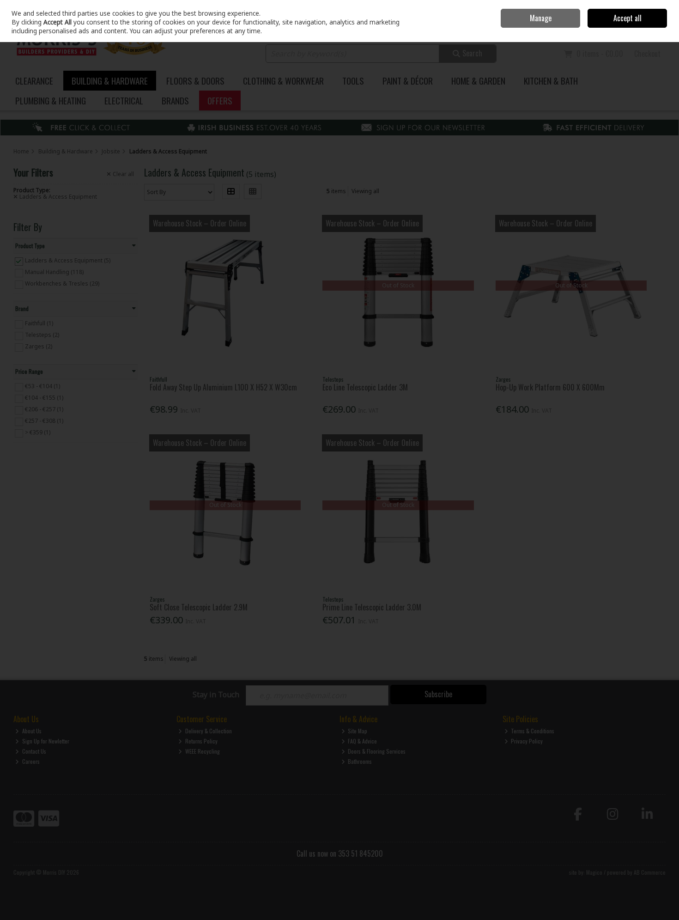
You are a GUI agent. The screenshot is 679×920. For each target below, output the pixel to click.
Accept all (627, 18)
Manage (541, 18)
